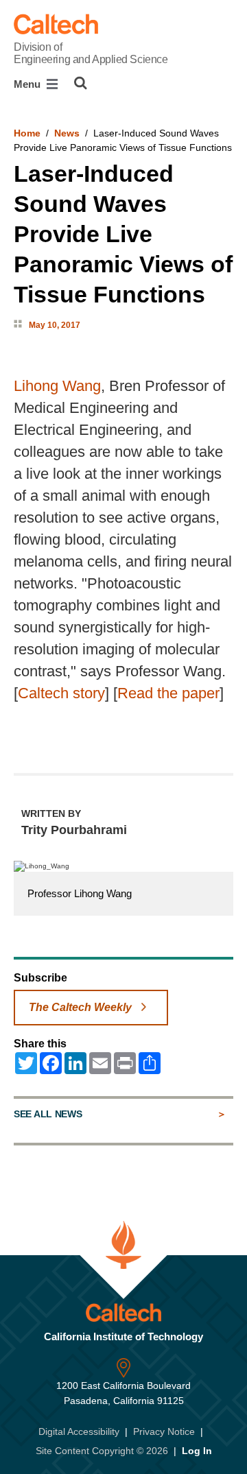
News (67, 133)
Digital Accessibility (78, 1431)
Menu (28, 84)
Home (27, 133)
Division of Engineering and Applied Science (90, 53)
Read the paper (168, 693)
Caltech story (61, 693)
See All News (48, 1113)
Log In (197, 1450)
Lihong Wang (57, 385)
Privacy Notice (164, 1431)
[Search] (80, 83)
